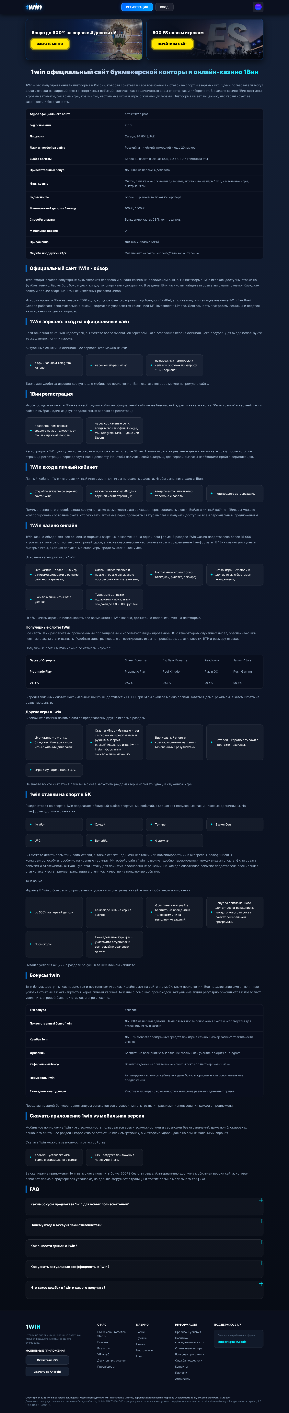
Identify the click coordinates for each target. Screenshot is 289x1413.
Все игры (103, 1348)
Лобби (140, 1332)
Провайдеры (106, 1366)
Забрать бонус (50, 44)
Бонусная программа (189, 1354)
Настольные (144, 1350)
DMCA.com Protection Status (111, 1334)
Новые (140, 1344)
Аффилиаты (183, 1378)
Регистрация (137, 7)
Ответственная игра (188, 1348)
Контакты (181, 1366)
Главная (102, 1342)
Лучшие (141, 1338)
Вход (164, 7)
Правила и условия (188, 1332)
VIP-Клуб (103, 1354)
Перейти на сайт (172, 44)
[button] (280, 1402)
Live (139, 1356)
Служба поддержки (188, 1360)
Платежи (181, 1372)
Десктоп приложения (111, 1360)
